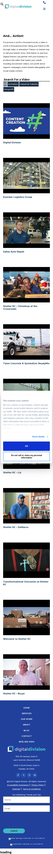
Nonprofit (9, 89)
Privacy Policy (37, 785)
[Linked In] (35, 775)
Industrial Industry (29, 84)
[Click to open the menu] (44, 9)
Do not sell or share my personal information (26, 456)
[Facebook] (18, 775)
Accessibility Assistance (18, 785)
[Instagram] (29, 775)
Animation (13, 84)
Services (26, 713)
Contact (26, 736)
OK (26, 446)
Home (27, 708)
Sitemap (16, 789)
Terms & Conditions (32, 789)
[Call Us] (44, 3)
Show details (38, 436)
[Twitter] (23, 775)
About (26, 724)
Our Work (26, 719)
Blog (26, 730)
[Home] (18, 6)
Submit (14, 831)
